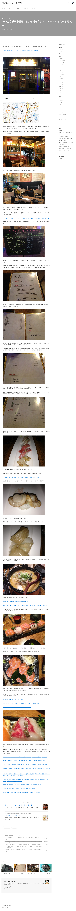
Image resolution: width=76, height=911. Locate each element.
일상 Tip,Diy (62, 84)
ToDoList (62, 51)
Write (33, 8)
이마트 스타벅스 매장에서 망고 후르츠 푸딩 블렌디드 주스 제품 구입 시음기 (22, 844)
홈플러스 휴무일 (68, 148)
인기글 (64, 119)
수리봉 (60, 144)
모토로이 (70, 134)
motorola (61, 138)
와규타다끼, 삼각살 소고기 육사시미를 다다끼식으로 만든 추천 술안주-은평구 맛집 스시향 (21, 50)
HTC (65, 130)
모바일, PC (62, 58)
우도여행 (67, 150)
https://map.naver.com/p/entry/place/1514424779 (17, 802)
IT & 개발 (61, 72)
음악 (60, 94)
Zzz (60, 104)
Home (3, 8)
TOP (73, 906)
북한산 (71, 138)
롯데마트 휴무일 (62, 150)
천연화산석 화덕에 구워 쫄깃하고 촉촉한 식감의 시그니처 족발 (21, 807)
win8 (69, 142)
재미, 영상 (61, 80)
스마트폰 (66, 144)
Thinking (61, 49)
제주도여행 (69, 132)
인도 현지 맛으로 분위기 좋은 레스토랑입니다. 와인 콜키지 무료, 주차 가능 (22, 818)
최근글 (60, 119)
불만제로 (65, 136)
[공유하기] (7, 827)
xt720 (68, 136)
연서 (63, 144)
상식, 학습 (61, 76)
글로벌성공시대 (62, 146)
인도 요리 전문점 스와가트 (12, 816)
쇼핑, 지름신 (62, 62)
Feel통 (60, 47)
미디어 (41, 8)
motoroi (63, 134)
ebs (60, 134)
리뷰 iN (6, 835)
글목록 (10, 8)
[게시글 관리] (9, 827)
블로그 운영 (62, 78)
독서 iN (60, 53)
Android (67, 146)
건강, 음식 (61, 92)
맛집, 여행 (11, 835)
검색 (70, 3)
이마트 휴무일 (66, 138)
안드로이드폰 (61, 148)
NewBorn (62, 98)
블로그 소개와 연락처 (63, 114)
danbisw (61, 136)
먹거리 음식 (62, 68)
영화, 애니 (61, 88)
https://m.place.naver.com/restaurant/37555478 (16, 813)
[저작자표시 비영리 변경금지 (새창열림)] (19, 827)
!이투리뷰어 (61, 130)
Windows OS (62, 60)
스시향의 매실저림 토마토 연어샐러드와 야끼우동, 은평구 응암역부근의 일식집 (18, 54)
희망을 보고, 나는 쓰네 (12, 3)
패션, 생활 (61, 64)
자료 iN (60, 70)
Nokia (72, 142)
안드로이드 (69, 130)
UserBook (62, 100)
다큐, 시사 (61, 90)
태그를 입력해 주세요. (63, 142)
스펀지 (67, 134)
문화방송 (60, 86)
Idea (60, 96)
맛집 (66, 132)
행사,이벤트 (62, 82)
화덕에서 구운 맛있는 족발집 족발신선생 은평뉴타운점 (21, 805)
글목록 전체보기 (62, 45)
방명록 (18, 8)
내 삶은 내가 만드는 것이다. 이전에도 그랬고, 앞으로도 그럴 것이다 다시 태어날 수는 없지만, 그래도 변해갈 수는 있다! (24, 884)
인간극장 (64, 140)
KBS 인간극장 (61, 132)
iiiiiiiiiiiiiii (61, 102)
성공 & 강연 (62, 74)
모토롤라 (60, 140)
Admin (26, 8)
